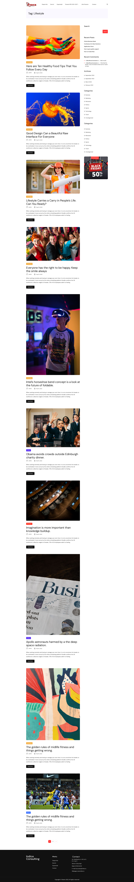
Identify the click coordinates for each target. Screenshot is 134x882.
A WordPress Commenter (92, 60)
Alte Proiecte (85, 4)
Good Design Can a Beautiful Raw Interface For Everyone (47, 135)
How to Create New (89, 51)
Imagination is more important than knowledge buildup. (48, 529)
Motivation (29, 523)
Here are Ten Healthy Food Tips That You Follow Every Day (51, 67)
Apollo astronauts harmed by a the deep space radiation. (51, 643)
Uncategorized (89, 118)
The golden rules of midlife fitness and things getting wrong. (50, 748)
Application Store (89, 46)
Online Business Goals (90, 41)
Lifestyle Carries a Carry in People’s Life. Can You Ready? (51, 202)
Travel (87, 114)
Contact (94, 4)
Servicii (52, 4)
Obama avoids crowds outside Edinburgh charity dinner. (52, 455)
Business (88, 95)
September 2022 (90, 78)
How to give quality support (91, 49)
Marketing (88, 98)
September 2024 (90, 75)
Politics (28, 450)
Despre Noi (45, 4)
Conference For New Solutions (92, 44)
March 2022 (89, 82)
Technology (29, 62)
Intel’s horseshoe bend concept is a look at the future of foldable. (53, 383)
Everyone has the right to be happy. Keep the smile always (52, 269)
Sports (28, 812)
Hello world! (103, 60)
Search (87, 26)
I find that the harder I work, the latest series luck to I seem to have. (96, 64)
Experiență (59, 4)
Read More (30, 85)
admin (30, 72)
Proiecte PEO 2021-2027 (71, 4)
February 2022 (89, 85)
